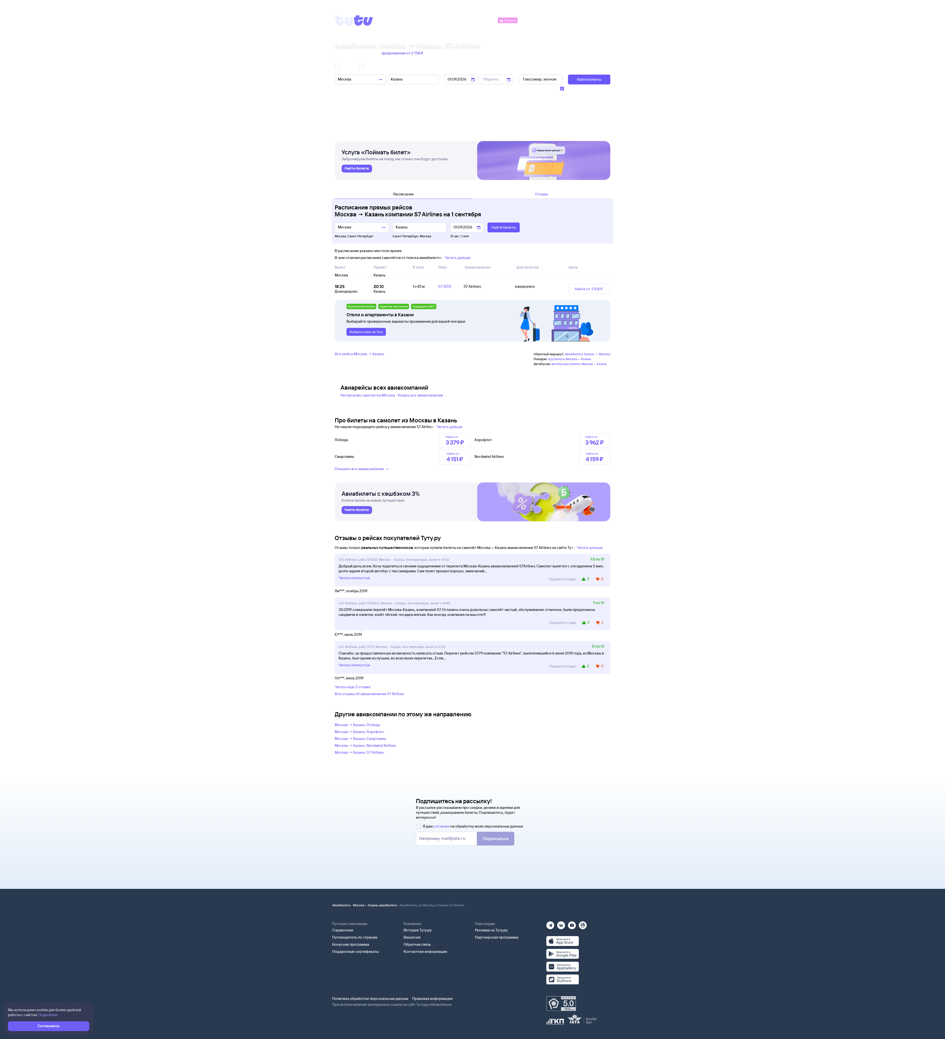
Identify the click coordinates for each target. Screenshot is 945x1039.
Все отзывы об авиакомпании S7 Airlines (369, 693)
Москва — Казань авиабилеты (375, 905)
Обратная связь (417, 944)
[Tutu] (354, 20)
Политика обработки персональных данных (370, 998)
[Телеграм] (550, 923)
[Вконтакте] (561, 923)
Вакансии (412, 937)
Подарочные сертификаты (355, 951)
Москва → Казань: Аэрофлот (359, 731)
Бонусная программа (350, 944)
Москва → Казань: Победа (357, 724)
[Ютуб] (572, 923)
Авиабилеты (341, 905)
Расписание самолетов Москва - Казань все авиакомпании (392, 395)
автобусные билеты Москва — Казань (579, 364)
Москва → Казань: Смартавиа (360, 738)
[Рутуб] (583, 923)
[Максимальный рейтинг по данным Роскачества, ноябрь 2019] (561, 1003)
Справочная (342, 930)
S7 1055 (444, 286)
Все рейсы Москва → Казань (359, 354)
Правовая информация (432, 998)
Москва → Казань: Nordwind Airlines (365, 745)
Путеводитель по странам (355, 937)
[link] (357, 169)
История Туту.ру (418, 930)
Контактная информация (425, 951)
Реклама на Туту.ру (491, 930)
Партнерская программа (496, 937)
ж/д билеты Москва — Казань (569, 359)
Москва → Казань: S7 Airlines (359, 752)
